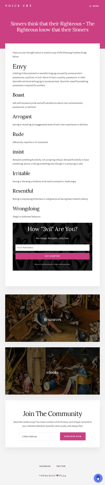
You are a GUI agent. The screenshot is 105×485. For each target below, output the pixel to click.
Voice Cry (19, 5)
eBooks (52, 372)
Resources (52, 319)
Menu (96, 6)
